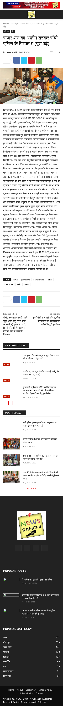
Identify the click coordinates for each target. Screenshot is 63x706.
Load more (31, 488)
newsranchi (11, 52)
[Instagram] (27, 548)
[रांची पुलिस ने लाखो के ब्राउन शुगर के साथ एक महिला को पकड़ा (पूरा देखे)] (11, 360)
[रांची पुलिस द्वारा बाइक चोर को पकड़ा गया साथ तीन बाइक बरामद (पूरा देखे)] (11, 427)
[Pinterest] (31, 60)
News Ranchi (35, 698)
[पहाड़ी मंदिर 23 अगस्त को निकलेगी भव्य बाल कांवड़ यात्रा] (11, 443)
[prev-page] (5, 403)
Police (49, 280)
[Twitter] (24, 60)
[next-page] (10, 403)
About (20, 690)
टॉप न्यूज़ (14, 23)
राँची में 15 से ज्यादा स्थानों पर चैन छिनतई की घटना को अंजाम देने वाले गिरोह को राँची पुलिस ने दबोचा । (41, 475)
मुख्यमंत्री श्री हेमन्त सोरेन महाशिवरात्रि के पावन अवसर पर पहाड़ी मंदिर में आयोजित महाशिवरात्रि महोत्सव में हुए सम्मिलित (39, 390)
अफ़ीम (19, 284)
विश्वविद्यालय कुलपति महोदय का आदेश (37, 579)
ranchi (6, 380)
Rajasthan (9, 284)
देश (13, 31)
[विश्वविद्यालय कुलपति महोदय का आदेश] (11, 583)
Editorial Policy (45, 690)
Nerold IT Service (38, 702)
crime (15, 280)
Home (6, 23)
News (6, 364)
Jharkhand (25, 280)
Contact (39, 693)
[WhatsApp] (39, 60)
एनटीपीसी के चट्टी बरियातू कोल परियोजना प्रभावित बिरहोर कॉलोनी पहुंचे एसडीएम (46, 321)
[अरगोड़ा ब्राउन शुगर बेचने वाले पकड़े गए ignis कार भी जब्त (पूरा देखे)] (11, 376)
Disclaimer (31, 690)
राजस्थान (26, 284)
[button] (58, 14)
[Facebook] (16, 60)
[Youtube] (44, 548)
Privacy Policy (26, 693)
